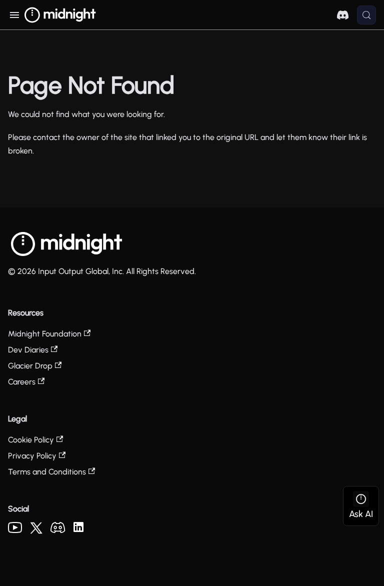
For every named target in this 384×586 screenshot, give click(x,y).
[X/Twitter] (36, 531)
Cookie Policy (31, 439)
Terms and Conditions (47, 471)
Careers (22, 381)
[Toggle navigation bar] (14, 15)
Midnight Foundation (45, 333)
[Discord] (58, 530)
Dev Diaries (28, 349)
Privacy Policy (32, 455)
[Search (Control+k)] (366, 15)
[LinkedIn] (79, 529)
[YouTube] (15, 530)
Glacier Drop (30, 365)
